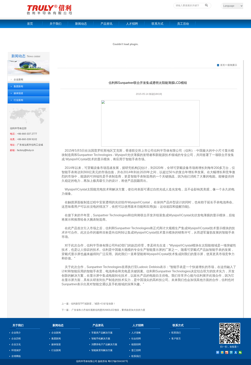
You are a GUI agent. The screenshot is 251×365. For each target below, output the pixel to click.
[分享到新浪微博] (226, 352)
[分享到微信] (240, 352)
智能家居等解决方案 (102, 350)
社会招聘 (136, 338)
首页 (30, 23)
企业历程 (16, 338)
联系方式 (157, 23)
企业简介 (16, 332)
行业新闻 (18, 100)
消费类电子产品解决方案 (104, 344)
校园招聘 (136, 344)
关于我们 (55, 23)
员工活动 (183, 23)
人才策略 (136, 332)
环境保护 (16, 350)
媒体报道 (18, 93)
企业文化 (16, 344)
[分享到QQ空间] (222, 352)
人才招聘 (132, 23)
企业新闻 (18, 79)
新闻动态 (81, 23)
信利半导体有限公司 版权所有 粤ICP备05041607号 (102, 361)
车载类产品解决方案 (102, 332)
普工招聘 (136, 350)
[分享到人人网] (235, 352)
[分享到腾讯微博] (231, 352)
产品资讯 (106, 23)
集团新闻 (18, 86)
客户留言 (176, 338)
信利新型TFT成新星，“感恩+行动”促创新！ (93, 303)
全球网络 (16, 356)
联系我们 (136, 356)
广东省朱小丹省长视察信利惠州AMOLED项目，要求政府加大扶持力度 (108, 310)
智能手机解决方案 (100, 338)
